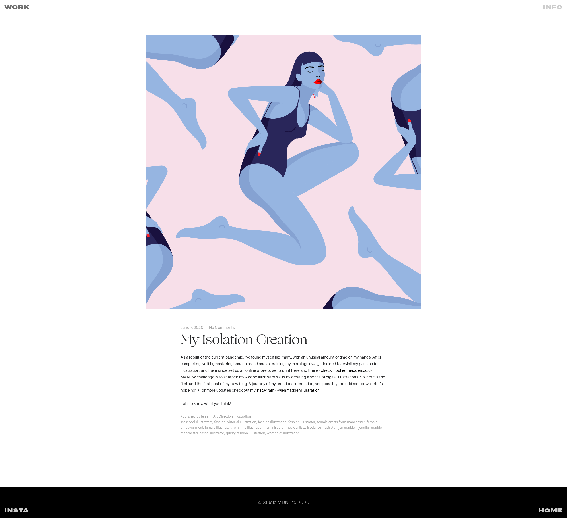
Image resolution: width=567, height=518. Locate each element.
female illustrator (218, 427)
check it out (331, 370)
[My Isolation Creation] (283, 307)
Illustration (243, 416)
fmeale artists (295, 427)
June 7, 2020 (192, 327)
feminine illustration (248, 427)
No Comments (222, 327)
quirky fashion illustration (245, 433)
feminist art (274, 427)
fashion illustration (272, 422)
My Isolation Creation (244, 339)
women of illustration (283, 433)
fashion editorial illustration (235, 422)
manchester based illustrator (202, 433)
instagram (265, 390)
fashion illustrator (301, 422)
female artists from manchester (341, 422)
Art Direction (223, 416)
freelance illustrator (322, 427)
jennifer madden (371, 427)
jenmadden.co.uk (357, 370)
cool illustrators (200, 422)
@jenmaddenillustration (298, 390)
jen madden (347, 427)
